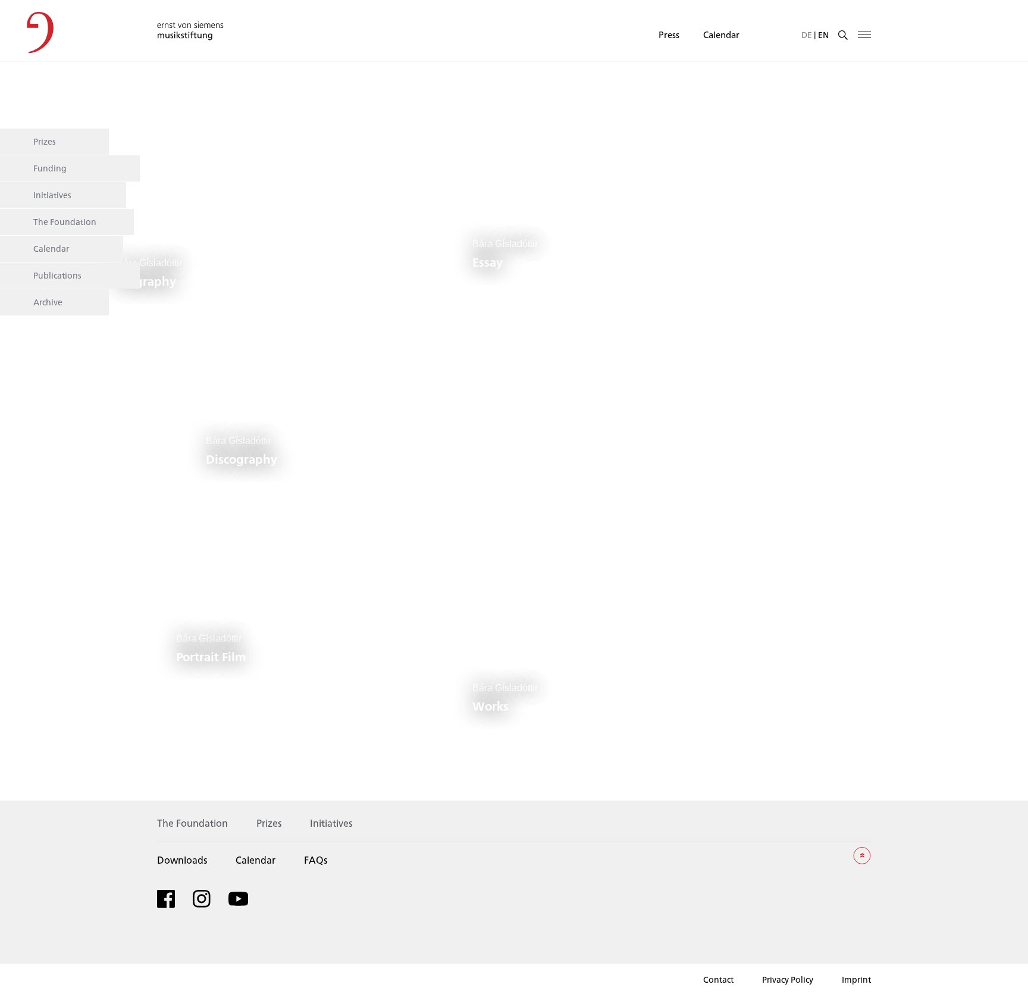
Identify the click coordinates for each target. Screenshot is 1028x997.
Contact (718, 979)
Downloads (182, 859)
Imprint (856, 979)
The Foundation (64, 221)
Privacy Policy (787, 979)
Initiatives (52, 195)
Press (669, 34)
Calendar (721, 34)
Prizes (44, 141)
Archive (47, 302)
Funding (50, 168)
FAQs (315, 859)
